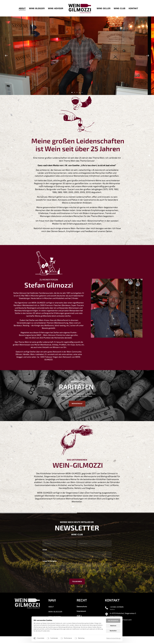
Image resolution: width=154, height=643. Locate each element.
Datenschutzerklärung (113, 638)
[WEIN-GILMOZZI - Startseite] (80, 8)
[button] (147, 55)
